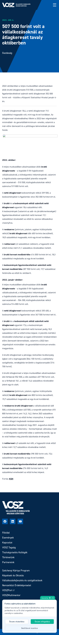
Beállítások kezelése (29, 628)
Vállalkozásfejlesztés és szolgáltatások (22, 580)
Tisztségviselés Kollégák (14, 552)
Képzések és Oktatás (13, 575)
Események (8, 537)
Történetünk (8, 557)
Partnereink (8, 562)
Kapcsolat (7, 542)
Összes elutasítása (16, 621)
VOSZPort (7, 590)
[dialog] (29, 616)
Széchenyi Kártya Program (16, 570)
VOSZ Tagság (9, 547)
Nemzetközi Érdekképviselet (16, 585)
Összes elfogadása (42, 621)
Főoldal (6, 532)
